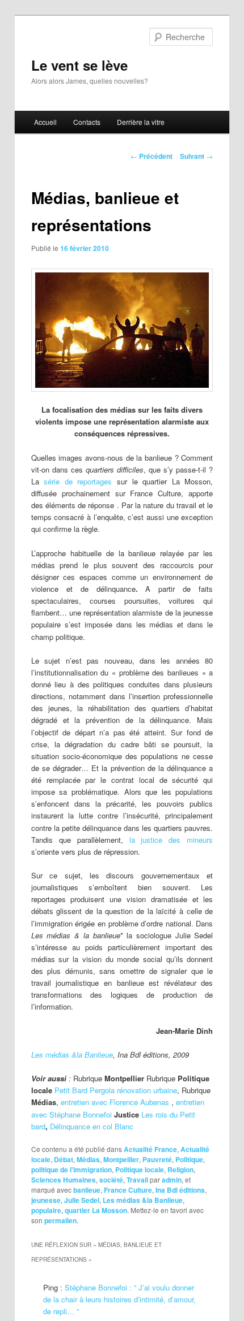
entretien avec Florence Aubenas (115, 1102)
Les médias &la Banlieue (72, 1054)
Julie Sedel (81, 1200)
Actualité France (150, 1149)
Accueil (45, 122)
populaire (46, 1210)
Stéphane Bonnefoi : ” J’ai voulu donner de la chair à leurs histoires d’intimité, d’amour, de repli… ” (119, 1299)
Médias (88, 1159)
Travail (137, 1180)
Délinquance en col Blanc (91, 1126)
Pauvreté (157, 1159)
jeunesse (46, 1200)
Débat (63, 1159)
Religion (180, 1169)
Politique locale (139, 1169)
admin (172, 1180)
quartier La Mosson (96, 1210)
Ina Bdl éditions (180, 1190)
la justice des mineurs (171, 839)
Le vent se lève (79, 65)
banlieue (86, 1190)
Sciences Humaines (63, 1180)
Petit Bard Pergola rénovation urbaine (115, 1090)
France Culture (128, 1190)
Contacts (86, 122)
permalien (60, 1220)
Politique (189, 1159)
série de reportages (80, 481)
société (111, 1180)
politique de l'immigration (71, 1169)
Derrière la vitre (141, 122)
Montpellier (121, 1159)
